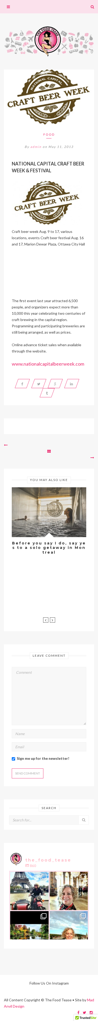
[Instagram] (43, 905)
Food (49, 134)
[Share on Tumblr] (47, 392)
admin (36, 147)
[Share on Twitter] (39, 383)
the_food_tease (29, 876)
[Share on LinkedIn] (71, 383)
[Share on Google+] (55, 383)
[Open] (29, 891)
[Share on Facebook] (22, 383)
